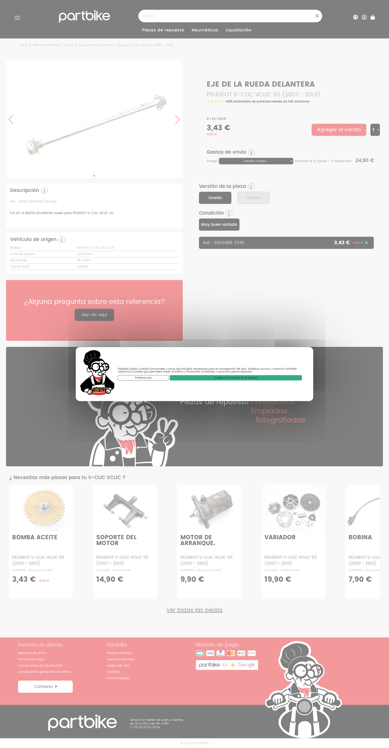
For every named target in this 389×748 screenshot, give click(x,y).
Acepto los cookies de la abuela (236, 377)
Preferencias (143, 377)
